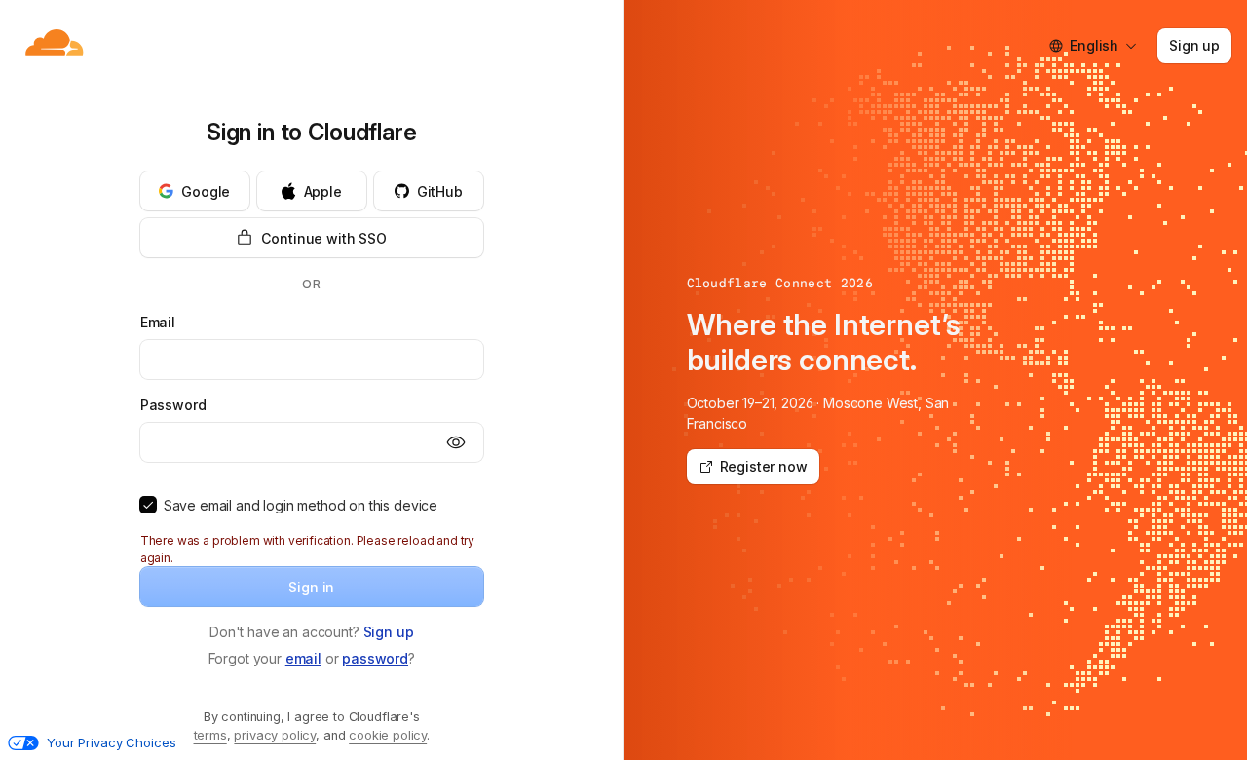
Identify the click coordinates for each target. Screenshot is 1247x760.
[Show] (456, 442)
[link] (388, 632)
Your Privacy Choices (111, 742)
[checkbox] (148, 505)
